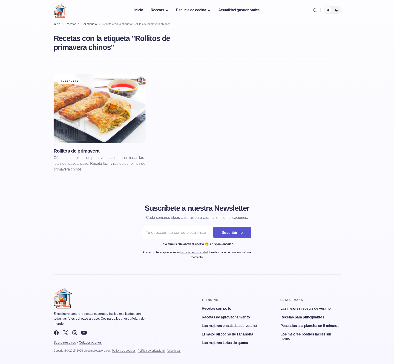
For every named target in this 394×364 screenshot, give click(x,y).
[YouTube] (84, 332)
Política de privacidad (151, 350)
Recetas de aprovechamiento (226, 317)
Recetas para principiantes (302, 317)
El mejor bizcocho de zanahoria (227, 334)
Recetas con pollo (216, 308)
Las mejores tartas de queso (225, 343)
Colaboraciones (90, 342)
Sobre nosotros (65, 342)
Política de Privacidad (193, 252)
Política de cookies (123, 350)
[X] (65, 332)
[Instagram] (74, 332)
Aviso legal (174, 350)
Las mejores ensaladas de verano (229, 326)
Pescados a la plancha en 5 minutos (309, 326)
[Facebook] (56, 332)
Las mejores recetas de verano (305, 308)
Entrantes (69, 81)
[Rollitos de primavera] (100, 108)
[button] (315, 10)
